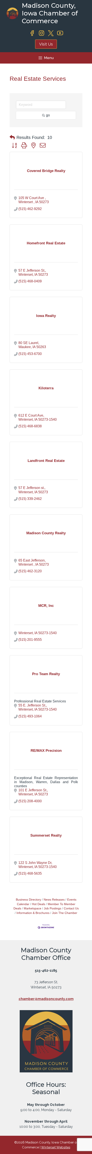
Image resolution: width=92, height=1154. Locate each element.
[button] (12, 137)
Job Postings (52, 908)
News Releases (54, 899)
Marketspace (32, 908)
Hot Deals (38, 904)
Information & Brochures (32, 913)
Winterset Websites (55, 1147)
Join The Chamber (64, 913)
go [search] (48, 115)
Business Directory (28, 899)
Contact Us (71, 908)
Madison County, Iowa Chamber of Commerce (50, 13)
